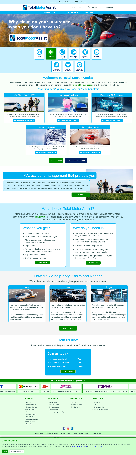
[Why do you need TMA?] (73, 60)
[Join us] (39, 60)
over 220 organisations (83, 85)
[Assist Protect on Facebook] (64, 428)
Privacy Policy (97, 446)
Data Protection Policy (79, 446)
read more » (41, 216)
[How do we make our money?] (96, 60)
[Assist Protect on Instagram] (68, 428)
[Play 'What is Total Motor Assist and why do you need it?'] (79, 72)
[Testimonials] (56, 72)
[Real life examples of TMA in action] (68, 72)
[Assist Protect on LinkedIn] (72, 428)
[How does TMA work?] (85, 60)
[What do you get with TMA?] (62, 60)
